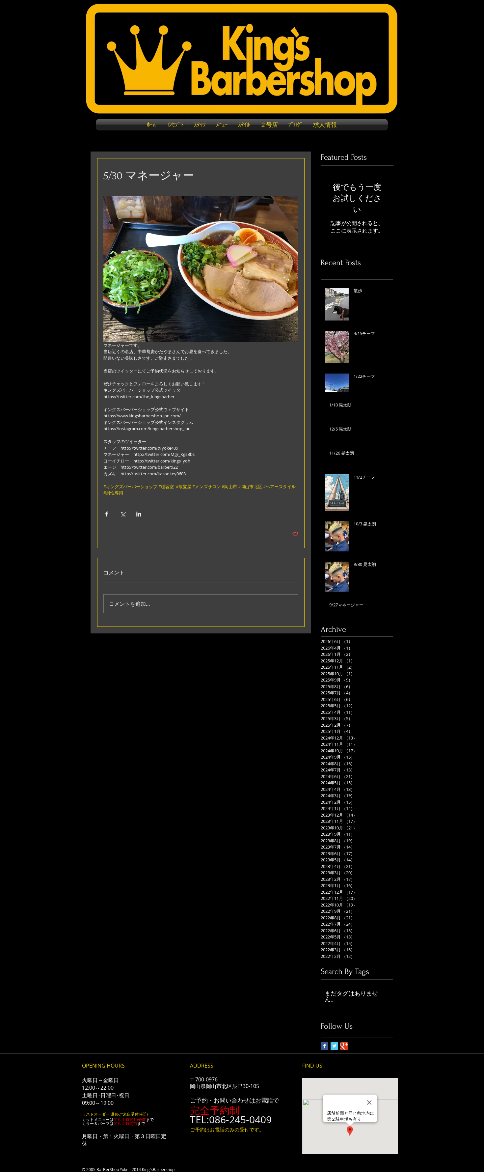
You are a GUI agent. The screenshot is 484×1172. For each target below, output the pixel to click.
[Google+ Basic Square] (344, 1046)
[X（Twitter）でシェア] (123, 514)
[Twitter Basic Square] (334, 1046)
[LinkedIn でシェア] (139, 514)
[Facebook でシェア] (106, 514)
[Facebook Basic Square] (324, 1046)
